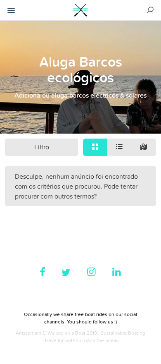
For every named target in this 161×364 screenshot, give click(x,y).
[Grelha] (95, 147)
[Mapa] (144, 147)
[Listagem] (119, 147)
